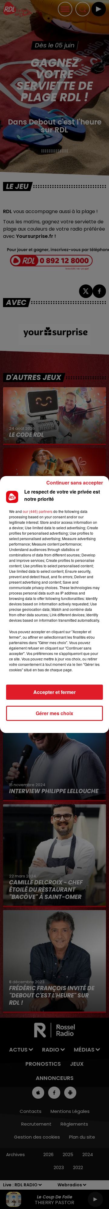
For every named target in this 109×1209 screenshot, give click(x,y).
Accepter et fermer (54, 692)
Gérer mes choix (54, 713)
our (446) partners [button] (37, 511)
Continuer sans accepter (74, 482)
